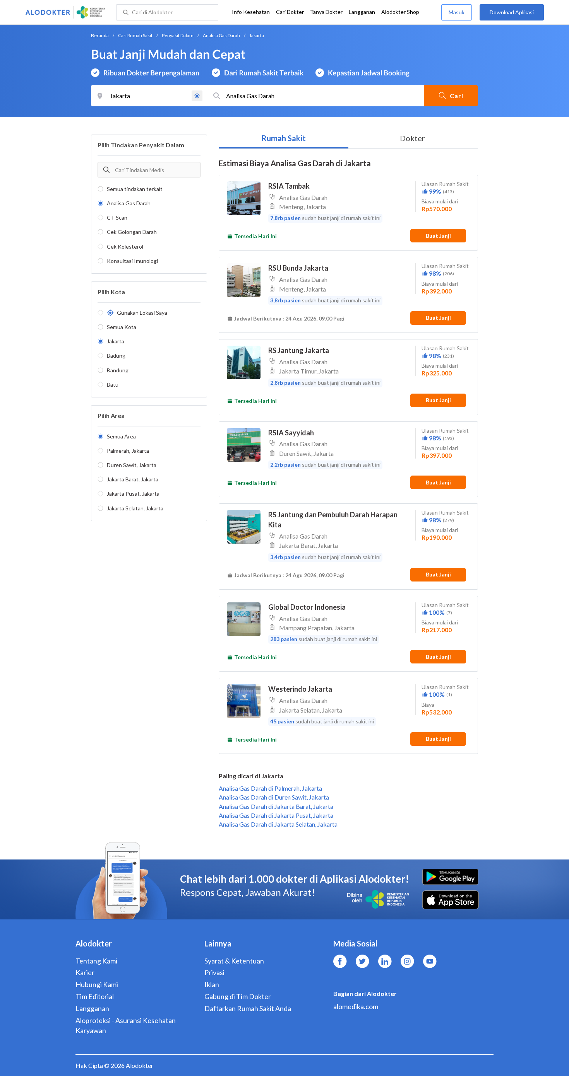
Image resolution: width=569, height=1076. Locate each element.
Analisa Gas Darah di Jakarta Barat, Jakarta (276, 806)
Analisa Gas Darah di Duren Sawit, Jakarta (274, 797)
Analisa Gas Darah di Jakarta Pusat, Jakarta (276, 815)
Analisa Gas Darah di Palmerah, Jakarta (270, 788)
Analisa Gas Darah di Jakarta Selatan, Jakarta (278, 824)
